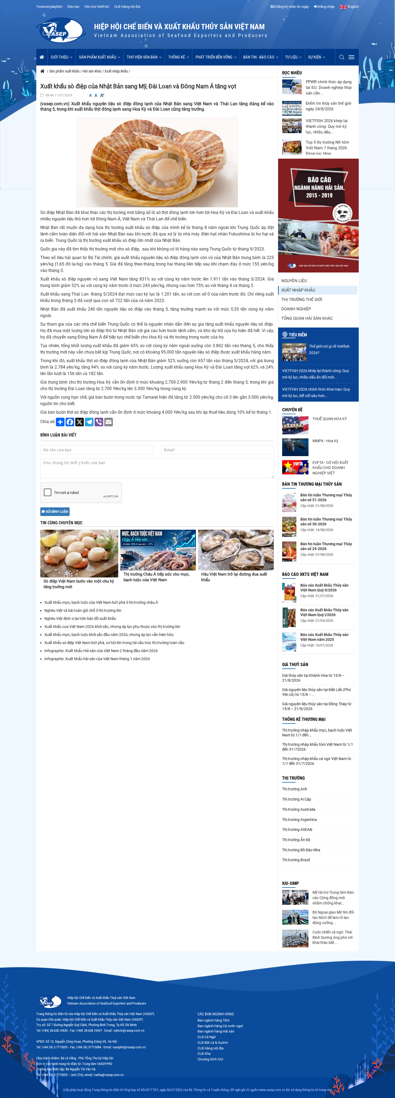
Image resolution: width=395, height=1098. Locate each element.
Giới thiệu (59, 57)
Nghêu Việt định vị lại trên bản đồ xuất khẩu (80, 618)
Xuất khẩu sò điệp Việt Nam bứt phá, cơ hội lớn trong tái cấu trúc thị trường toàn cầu (114, 643)
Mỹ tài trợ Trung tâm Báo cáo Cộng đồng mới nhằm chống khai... (333, 897)
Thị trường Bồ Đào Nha (301, 850)
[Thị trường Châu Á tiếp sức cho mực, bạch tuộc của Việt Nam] (158, 550)
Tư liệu (291, 57)
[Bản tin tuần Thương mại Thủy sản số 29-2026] (289, 551)
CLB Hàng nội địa (127, 7)
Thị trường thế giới (301, 299)
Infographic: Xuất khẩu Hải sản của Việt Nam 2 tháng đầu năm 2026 (101, 651)
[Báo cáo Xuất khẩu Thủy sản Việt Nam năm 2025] (289, 642)
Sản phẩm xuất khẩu (97, 57)
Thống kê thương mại (303, 719)
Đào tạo (73, 7)
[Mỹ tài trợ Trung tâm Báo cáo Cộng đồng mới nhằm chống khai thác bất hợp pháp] (295, 897)
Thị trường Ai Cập (296, 799)
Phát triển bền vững (214, 57)
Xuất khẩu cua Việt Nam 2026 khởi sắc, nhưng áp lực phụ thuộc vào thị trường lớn (112, 626)
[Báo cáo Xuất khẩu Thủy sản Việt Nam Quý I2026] (289, 618)
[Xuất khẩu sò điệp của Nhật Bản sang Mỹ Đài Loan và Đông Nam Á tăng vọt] (157, 162)
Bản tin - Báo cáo (258, 57)
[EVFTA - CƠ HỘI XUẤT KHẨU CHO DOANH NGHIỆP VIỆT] (295, 467)
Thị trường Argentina (299, 819)
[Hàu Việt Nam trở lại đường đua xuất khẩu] (236, 550)
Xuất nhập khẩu (298, 290)
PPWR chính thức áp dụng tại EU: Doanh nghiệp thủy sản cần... (329, 87)
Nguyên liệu (294, 280)
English (353, 7)
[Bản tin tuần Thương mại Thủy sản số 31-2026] (289, 502)
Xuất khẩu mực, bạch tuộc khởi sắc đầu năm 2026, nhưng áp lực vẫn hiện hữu (109, 634)
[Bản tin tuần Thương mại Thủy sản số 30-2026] (289, 527)
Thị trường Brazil (296, 860)
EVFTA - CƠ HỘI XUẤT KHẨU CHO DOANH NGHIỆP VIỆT (331, 467)
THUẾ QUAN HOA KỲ (330, 419)
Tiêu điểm (298, 334)
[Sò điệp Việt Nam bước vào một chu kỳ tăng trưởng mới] (79, 554)
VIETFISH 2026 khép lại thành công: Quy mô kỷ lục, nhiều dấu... (327, 126)
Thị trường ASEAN (297, 829)
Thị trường (293, 778)
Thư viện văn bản (142, 57)
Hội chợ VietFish (96, 7)
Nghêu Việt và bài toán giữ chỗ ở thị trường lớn (82, 610)
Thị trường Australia (298, 809)
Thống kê (176, 57)
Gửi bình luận (56, 512)
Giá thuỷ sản (295, 664)
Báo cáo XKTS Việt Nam (305, 574)
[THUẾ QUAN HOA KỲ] (295, 425)
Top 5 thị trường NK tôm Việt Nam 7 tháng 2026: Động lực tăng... (327, 148)
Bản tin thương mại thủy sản (312, 484)
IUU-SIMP (290, 883)
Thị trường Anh (294, 789)
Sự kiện (314, 57)
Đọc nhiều (292, 72)
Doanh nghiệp (296, 309)
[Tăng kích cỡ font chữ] (102, 95)
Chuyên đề (292, 409)
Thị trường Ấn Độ (296, 840)
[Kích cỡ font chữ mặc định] (96, 95)
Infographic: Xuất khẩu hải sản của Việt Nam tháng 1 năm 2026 (97, 659)
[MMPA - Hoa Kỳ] (295, 447)
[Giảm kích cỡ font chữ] (90, 95)
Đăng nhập (326, 7)
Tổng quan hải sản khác (307, 318)
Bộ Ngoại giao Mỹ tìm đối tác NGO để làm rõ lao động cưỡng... (333, 917)
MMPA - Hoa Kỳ (325, 441)
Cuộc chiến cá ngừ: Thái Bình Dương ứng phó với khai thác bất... (333, 937)
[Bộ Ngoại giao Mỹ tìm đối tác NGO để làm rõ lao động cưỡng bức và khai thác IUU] (295, 917)
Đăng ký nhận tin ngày (292, 7)
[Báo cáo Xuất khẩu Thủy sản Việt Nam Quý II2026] (289, 593)
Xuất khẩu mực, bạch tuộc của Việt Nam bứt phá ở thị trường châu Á (101, 602)
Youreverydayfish (49, 7)
